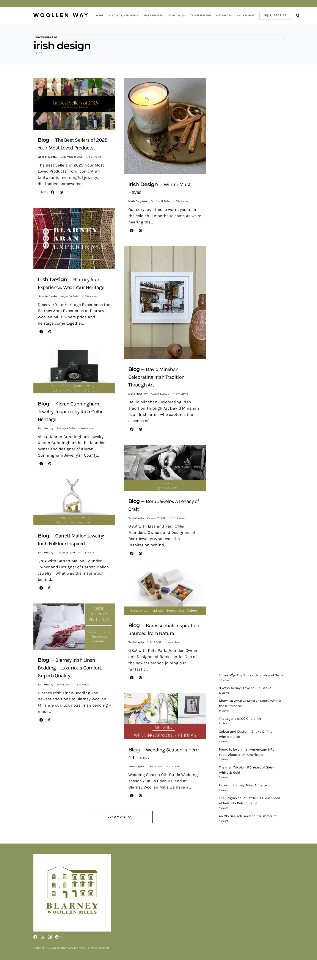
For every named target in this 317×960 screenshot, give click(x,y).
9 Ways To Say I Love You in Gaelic (245, 688)
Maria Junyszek (137, 201)
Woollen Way (61, 15)
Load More (117, 816)
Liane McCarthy (47, 156)
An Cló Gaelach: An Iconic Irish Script (248, 816)
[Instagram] (50, 937)
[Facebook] (35, 937)
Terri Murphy (45, 428)
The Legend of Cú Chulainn (240, 718)
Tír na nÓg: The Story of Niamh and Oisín (251, 675)
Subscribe (278, 15)
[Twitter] (43, 937)
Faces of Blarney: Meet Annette (243, 785)
